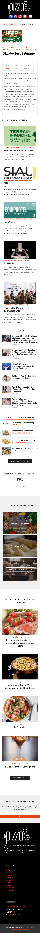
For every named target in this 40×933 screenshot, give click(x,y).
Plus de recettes (20, 778)
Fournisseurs (10, 883)
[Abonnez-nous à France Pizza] (25, 16)
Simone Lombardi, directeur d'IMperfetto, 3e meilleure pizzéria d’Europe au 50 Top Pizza (24, 353)
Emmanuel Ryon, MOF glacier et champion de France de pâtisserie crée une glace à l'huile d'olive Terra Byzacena (24, 339)
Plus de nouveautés (20, 461)
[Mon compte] (20, 16)
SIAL (6, 183)
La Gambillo (20, 727)
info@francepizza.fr (14, 914)
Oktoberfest (9, 68)
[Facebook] (18, 479)
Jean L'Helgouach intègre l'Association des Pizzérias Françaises (23, 389)
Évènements (10, 878)
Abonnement (10, 887)
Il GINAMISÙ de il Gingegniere (20, 766)
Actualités (9, 873)
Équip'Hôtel (10, 222)
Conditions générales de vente (20, 930)
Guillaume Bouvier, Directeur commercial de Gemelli (24, 377)
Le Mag (8, 870)
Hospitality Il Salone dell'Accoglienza (14, 309)
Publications (10, 890)
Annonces (9, 880)
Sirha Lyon (9, 263)
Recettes (9, 875)
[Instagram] (21, 479)
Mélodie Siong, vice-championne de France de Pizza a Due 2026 (23, 366)
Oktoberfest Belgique (26, 25)
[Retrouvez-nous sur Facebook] (11, 16)
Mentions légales (28, 927)
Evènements (12, 25)
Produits (9, 885)
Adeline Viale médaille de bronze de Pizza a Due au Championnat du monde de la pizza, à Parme (24, 402)
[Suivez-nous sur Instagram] (15, 16)
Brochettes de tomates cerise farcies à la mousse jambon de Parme (20, 643)
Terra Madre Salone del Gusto (18, 150)
